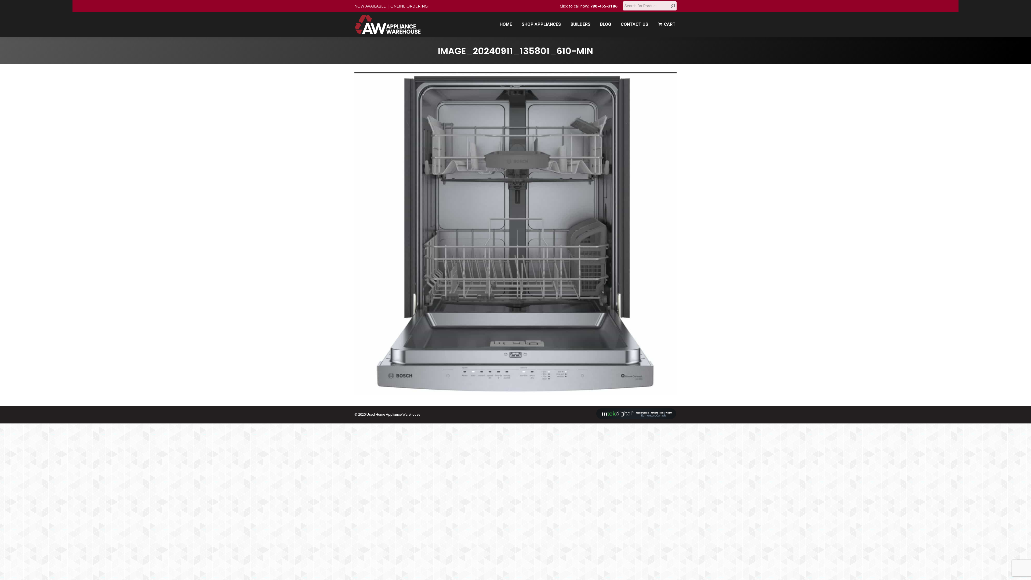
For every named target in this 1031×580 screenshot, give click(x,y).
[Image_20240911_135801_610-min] (515, 233)
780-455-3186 (604, 6)
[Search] (673, 5)
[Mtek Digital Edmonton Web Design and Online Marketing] (636, 418)
